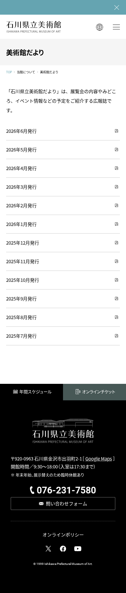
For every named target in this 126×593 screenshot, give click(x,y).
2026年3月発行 (21, 187)
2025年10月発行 (22, 280)
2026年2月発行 (21, 205)
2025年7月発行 (21, 336)
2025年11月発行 (22, 261)
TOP (9, 72)
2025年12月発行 (22, 242)
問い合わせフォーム (66, 503)
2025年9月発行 (21, 298)
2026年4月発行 (21, 168)
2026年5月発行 (21, 149)
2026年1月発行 (21, 224)
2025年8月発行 (21, 317)
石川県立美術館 (33, 27)
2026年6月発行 (21, 131)
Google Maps (98, 458)
